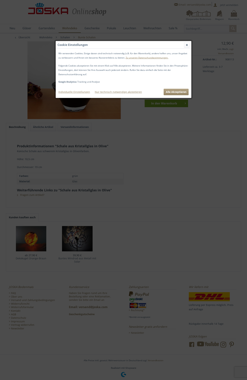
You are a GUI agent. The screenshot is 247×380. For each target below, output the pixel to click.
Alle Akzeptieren (176, 92)
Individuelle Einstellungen (74, 92)
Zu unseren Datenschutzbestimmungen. (147, 57)
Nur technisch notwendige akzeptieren (118, 92)
